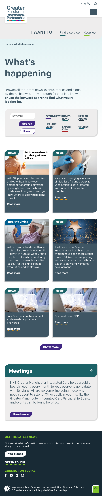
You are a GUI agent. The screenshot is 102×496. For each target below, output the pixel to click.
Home (8, 44)
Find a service (70, 32)
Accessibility (54, 487)
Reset (27, 131)
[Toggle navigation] (93, 12)
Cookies (67, 487)
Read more (13, 204)
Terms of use (38, 487)
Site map (79, 487)
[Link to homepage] (16, 13)
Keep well (90, 32)
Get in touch (15, 462)
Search (27, 123)
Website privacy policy (17, 487)
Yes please (15, 454)
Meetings (20, 371)
